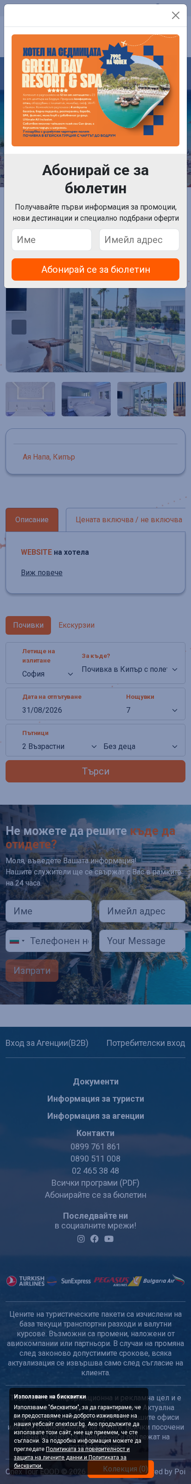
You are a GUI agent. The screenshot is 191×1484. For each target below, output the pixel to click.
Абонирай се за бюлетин (95, 269)
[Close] (175, 15)
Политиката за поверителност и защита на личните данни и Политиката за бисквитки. (72, 1457)
